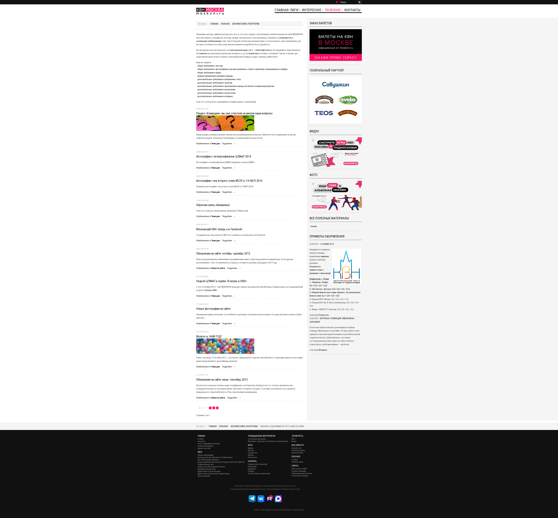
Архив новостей (204, 448)
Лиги (294, 10)
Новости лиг (296, 448)
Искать (359, 2)
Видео (293, 441)
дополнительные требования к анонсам (214, 83)
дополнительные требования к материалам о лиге (219, 79)
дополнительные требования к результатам (216, 93)
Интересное (311, 10)
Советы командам (298, 471)
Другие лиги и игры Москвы (209, 471)
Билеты (251, 455)
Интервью (323, 350)
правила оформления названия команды (215, 76)
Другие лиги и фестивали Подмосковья (214, 474)
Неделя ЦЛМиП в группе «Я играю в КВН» (221, 281)
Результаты (324, 315)
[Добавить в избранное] (337, 2)
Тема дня (215, 143)
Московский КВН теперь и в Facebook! (219, 229)
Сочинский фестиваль (257, 439)
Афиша (250, 448)
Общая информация (206, 455)
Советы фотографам (299, 476)
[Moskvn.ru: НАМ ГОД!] (225, 346)
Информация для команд (301, 473)
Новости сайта (218, 268)
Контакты (352, 10)
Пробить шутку (297, 462)
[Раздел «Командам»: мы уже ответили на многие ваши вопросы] (225, 123)
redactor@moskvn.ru (263, 50)
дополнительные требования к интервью (215, 96)
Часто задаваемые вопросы (209, 443)
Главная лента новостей (257, 464)
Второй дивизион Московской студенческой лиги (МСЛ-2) (221, 462)
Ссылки (313, 226)
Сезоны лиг (252, 453)
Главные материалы (205, 446)
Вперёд (213, 407)
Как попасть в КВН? (299, 469)
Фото (293, 439)
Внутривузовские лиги (207, 469)
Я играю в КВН (210, 290)
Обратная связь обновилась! (213, 205)
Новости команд (298, 450)
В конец (217, 407)
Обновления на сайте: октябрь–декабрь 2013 (223, 253)
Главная (282, 10)
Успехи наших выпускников (259, 473)
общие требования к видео (209, 72)
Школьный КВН (204, 476)
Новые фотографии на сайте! (213, 308)
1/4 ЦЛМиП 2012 (327, 244)
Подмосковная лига (206, 464)
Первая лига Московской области (211, 467)
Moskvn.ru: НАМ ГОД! (209, 336)
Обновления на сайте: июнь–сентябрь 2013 (222, 379)
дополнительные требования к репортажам (216, 89)
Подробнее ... (228, 143)
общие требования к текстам (210, 66)
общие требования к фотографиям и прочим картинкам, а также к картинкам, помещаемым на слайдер (242, 69)
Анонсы (251, 450)
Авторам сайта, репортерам (245, 24)
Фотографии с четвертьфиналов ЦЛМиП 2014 (223, 156)
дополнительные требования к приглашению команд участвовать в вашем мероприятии (235, 86)
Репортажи (252, 466)
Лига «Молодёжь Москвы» (208, 460)
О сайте (200, 439)
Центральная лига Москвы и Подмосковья (215, 457)
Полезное (333, 10)
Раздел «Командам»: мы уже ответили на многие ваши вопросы (234, 113)
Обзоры (251, 471)
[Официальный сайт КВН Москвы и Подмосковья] (210, 11)
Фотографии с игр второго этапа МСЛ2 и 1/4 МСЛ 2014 (229, 180)
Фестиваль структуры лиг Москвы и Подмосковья (268, 441)
